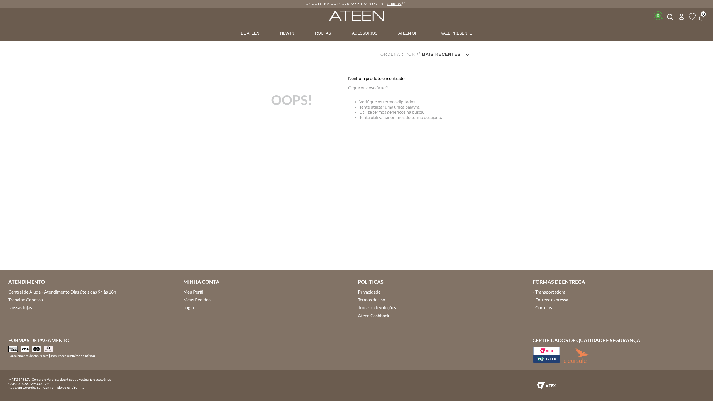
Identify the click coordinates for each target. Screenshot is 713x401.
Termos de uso (371, 299)
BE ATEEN (250, 33)
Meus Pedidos (197, 299)
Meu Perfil (193, 291)
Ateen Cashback (373, 315)
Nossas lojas (20, 307)
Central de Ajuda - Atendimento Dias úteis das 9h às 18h (62, 291)
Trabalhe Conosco (25, 299)
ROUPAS (323, 33)
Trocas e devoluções (377, 307)
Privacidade (369, 291)
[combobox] (669, 16)
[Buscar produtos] (669, 16)
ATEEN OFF (409, 33)
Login (188, 307)
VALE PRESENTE (456, 33)
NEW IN (287, 33)
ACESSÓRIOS (364, 33)
